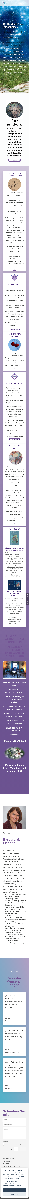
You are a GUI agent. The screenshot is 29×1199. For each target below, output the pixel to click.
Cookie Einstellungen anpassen (12, 1185)
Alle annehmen (14, 1190)
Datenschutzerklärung (8, 1145)
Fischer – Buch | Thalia (14, 576)
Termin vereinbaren (14, 160)
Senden (23, 1149)
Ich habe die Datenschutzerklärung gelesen (13, 1144)
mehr (14, 269)
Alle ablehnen (14, 1194)
